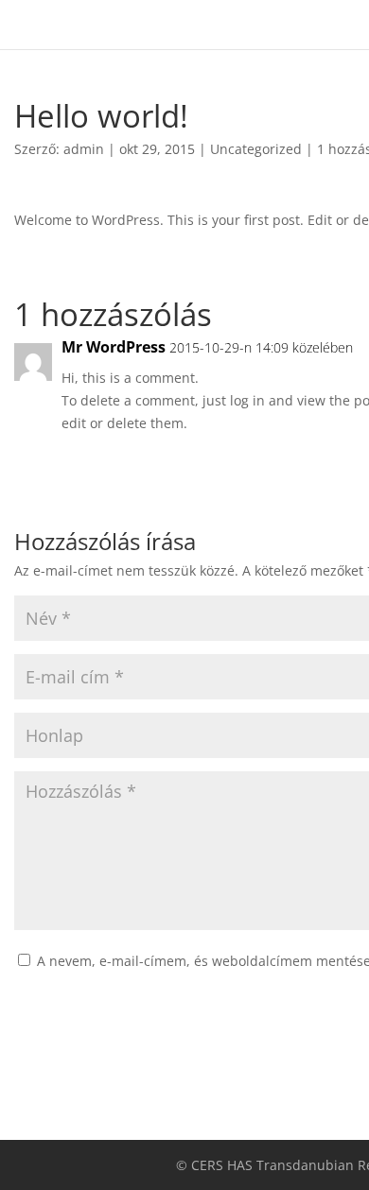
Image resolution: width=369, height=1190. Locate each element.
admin (83, 149)
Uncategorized (256, 149)
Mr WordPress (114, 346)
